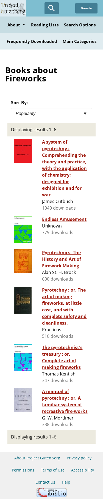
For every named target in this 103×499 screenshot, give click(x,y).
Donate (86, 8)
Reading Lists (45, 25)
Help (66, 482)
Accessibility (82, 470)
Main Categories (79, 41)
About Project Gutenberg (37, 457)
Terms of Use (53, 470)
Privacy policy (79, 457)
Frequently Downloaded (32, 41)
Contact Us (45, 482)
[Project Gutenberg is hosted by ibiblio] (52, 495)
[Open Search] (51, 8)
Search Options (80, 25)
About (16, 25)
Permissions (23, 470)
